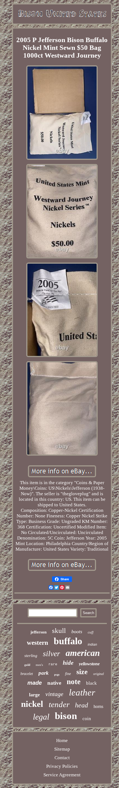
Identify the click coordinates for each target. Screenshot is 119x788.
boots (76, 631)
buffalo (68, 641)
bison (66, 715)
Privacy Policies (62, 766)
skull (59, 630)
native (54, 683)
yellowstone (89, 663)
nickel (32, 704)
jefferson (38, 632)
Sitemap (62, 749)
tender (59, 704)
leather (82, 692)
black (91, 683)
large (34, 694)
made (34, 683)
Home (62, 740)
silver (51, 653)
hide (68, 662)
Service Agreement (62, 774)
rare (52, 664)
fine (68, 674)
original (98, 674)
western (37, 642)
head (81, 705)
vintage (54, 694)
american (83, 653)
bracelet (26, 674)
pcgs (57, 674)
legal (41, 716)
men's (39, 664)
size (82, 672)
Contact (62, 757)
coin (86, 718)
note (74, 681)
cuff (91, 632)
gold (27, 664)
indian (92, 644)
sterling (30, 655)
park (43, 673)
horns (98, 706)
